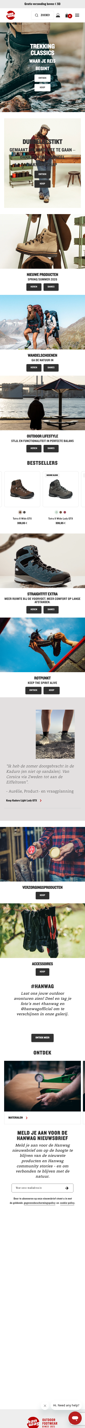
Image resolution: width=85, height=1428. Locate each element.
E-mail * (13, 706)
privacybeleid (40, 725)
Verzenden (42, 745)
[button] (76, 676)
